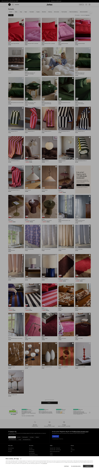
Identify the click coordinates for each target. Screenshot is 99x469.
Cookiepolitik (44, 463)
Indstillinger (66, 466)
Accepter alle (88, 466)
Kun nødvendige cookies (76, 466)
